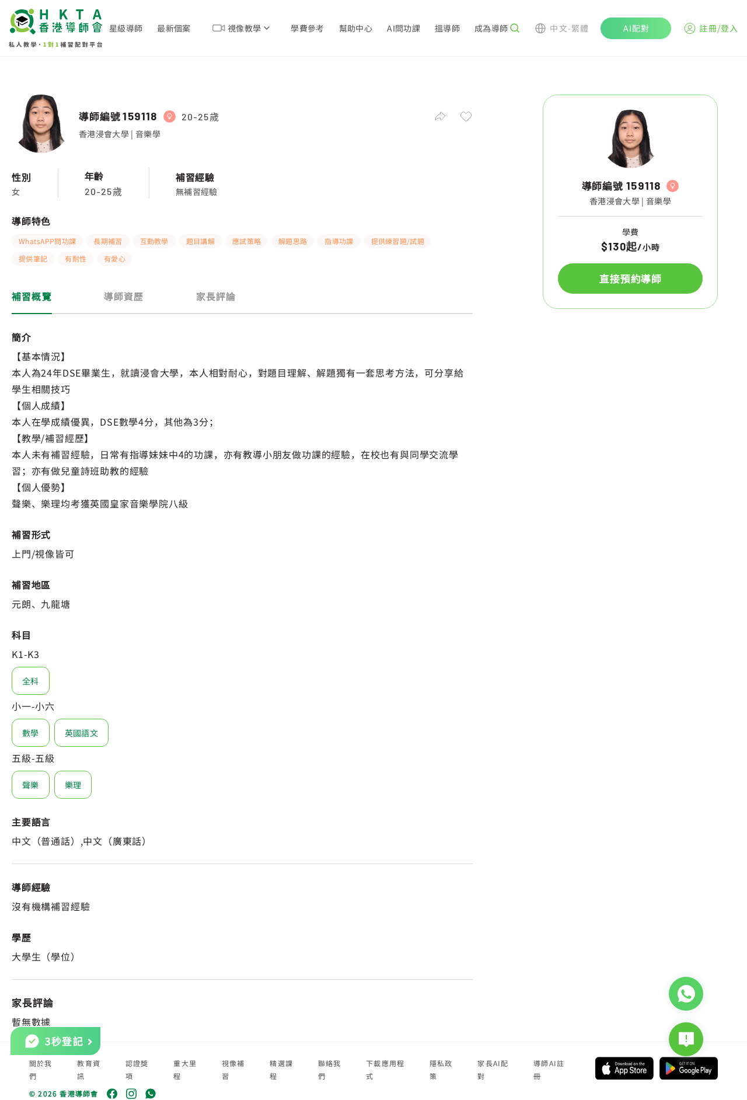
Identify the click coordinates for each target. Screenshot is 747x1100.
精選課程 (281, 1069)
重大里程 (185, 1069)
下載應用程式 (385, 1069)
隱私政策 (441, 1069)
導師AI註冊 (548, 1069)
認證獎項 (137, 1069)
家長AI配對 (492, 1069)
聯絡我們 (329, 1069)
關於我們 (41, 1069)
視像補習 (233, 1069)
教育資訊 (88, 1069)
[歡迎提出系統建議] (686, 1039)
